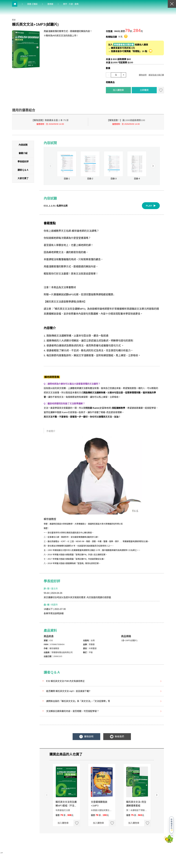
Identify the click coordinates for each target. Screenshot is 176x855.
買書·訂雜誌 (32, 4)
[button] (153, 165)
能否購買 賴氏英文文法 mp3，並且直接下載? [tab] (68, 691)
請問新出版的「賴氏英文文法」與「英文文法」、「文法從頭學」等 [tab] (78, 701)
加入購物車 (118, 90)
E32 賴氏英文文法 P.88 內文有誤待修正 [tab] (65, 681)
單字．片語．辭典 (71, 4)
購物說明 (143, 75)
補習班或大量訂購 (156, 75)
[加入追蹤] (161, 90)
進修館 (50, 4)
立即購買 (144, 90)
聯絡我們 (119, 736)
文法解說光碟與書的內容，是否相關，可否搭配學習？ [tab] (72, 711)
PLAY (149, 205)
